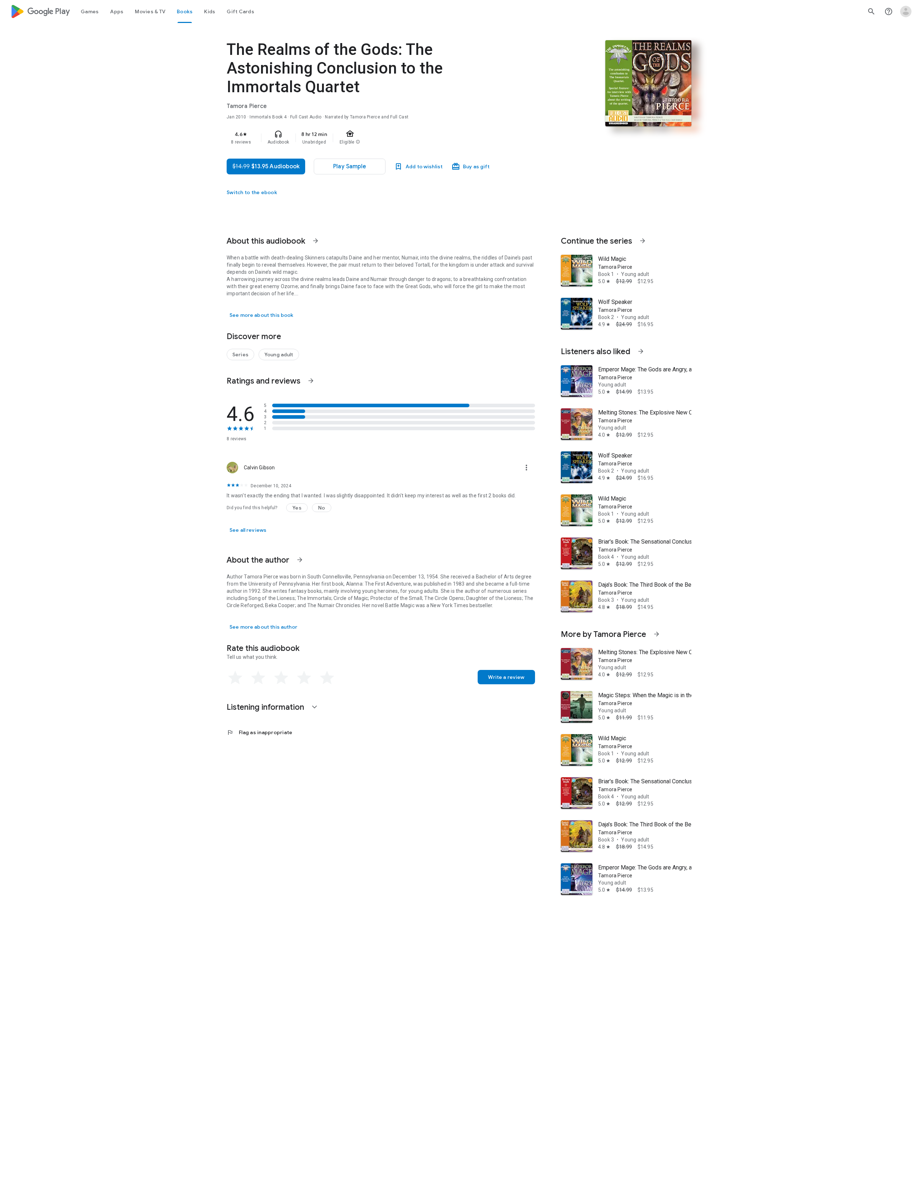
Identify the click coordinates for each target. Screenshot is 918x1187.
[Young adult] (279, 354)
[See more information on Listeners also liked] (640, 351)
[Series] (240, 354)
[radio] (235, 677)
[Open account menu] (905, 11)
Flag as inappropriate (259, 732)
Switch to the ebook (252, 192)
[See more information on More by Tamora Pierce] (656, 634)
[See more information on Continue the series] (642, 240)
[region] (370, 138)
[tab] (89, 11)
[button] (297, 507)
